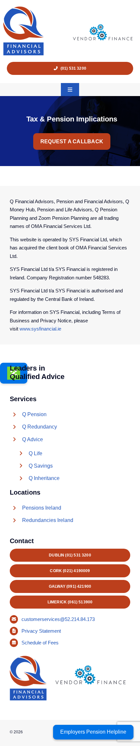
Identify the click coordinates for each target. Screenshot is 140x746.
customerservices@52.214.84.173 (58, 619)
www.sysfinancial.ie (40, 328)
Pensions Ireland (41, 508)
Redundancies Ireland (47, 520)
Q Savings (41, 466)
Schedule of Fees (40, 642)
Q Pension (34, 414)
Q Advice (32, 439)
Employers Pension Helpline (93, 732)
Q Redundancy (39, 426)
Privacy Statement (41, 631)
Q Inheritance (44, 478)
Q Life (35, 453)
